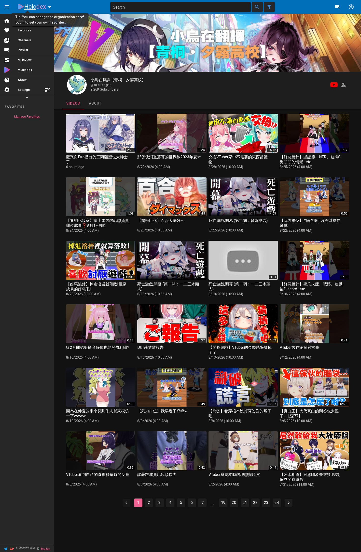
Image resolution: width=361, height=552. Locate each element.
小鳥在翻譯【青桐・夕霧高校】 (118, 80)
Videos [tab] (73, 103)
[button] (47, 90)
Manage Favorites (27, 116)
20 (234, 502)
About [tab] (95, 103)
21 (245, 502)
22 (255, 502)
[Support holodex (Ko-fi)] (12, 548)
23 (266, 502)
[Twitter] (6, 548)
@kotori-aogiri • (101, 85)
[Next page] (288, 503)
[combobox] (180, 7)
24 (277, 502)
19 (223, 502)
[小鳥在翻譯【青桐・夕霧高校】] (77, 84)
